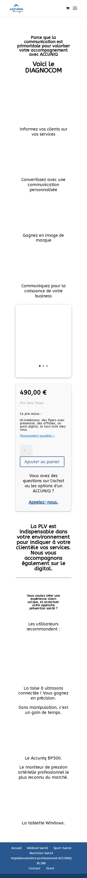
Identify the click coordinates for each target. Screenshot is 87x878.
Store (50, 868)
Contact (35, 868)
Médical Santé (37, 848)
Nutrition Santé (41, 853)
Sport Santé (62, 848)
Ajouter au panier (42, 461)
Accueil (16, 848)
